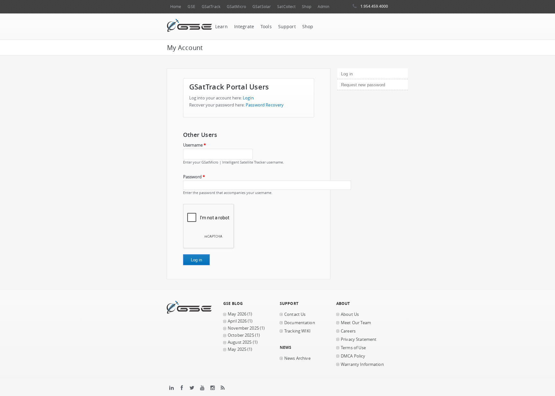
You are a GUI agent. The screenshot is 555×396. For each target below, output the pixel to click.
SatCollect (286, 6)
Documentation (299, 322)
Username (194, 145)
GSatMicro (236, 6)
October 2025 (241, 335)
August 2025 (240, 342)
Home (175, 6)
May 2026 (237, 314)
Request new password (363, 84)
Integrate (244, 26)
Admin (324, 6)
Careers (348, 331)
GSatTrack (211, 6)
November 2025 (243, 328)
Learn (221, 26)
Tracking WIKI (297, 331)
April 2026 (237, 321)
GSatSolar (261, 6)
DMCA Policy (353, 356)
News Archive (297, 358)
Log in (357, 74)
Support (287, 26)
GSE (191, 6)
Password (194, 177)
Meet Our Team (356, 322)
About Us (350, 314)
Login (248, 98)
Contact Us (294, 314)
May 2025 (237, 349)
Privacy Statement (358, 339)
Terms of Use (353, 347)
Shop (306, 6)
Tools (266, 26)
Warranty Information (362, 364)
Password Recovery (265, 105)
